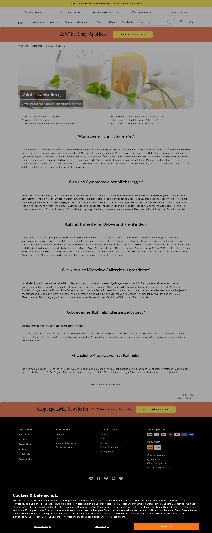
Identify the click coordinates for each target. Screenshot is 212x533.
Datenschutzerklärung (183, 503)
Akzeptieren (166, 526)
